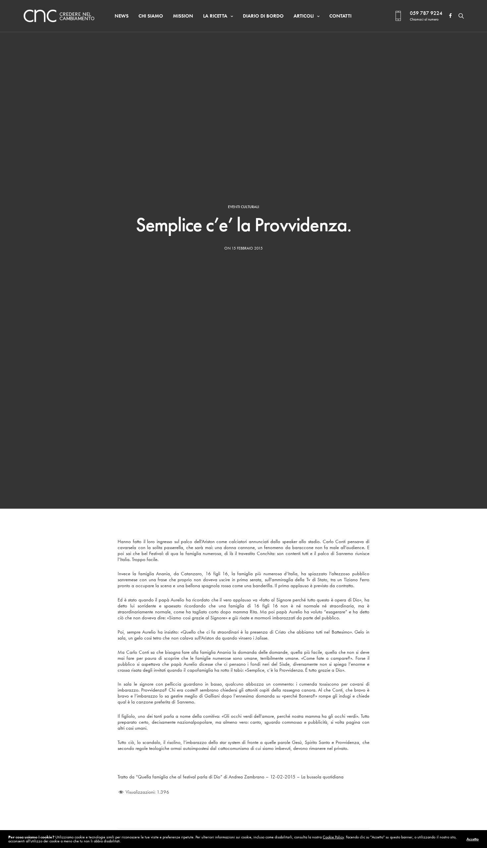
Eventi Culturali (243, 207)
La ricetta (215, 16)
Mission (183, 16)
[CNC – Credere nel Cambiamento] (59, 16)
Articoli (304, 16)
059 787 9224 (426, 13)
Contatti (340, 16)
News (122, 16)
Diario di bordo (263, 16)
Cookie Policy (333, 837)
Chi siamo (150, 16)
